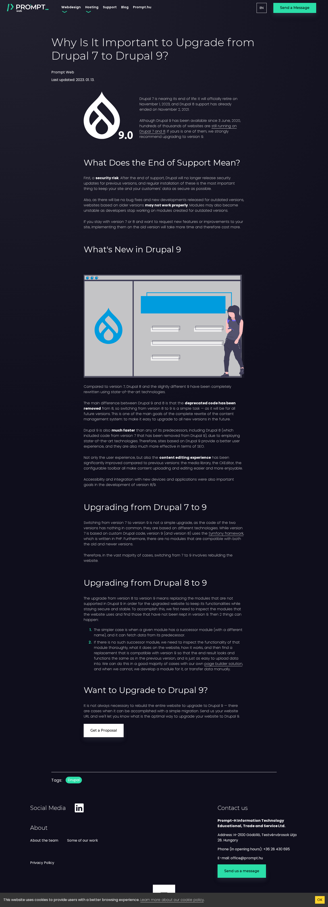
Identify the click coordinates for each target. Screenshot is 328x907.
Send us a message (241, 871)
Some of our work (82, 840)
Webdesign (71, 7)
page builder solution (223, 663)
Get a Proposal (103, 730)
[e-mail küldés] (246, 858)
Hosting (91, 7)
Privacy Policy (42, 862)
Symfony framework (226, 533)
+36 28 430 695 (276, 849)
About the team (44, 840)
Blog (125, 7)
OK (319, 899)
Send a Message (294, 8)
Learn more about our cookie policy (172, 899)
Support (110, 7)
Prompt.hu (142, 7)
